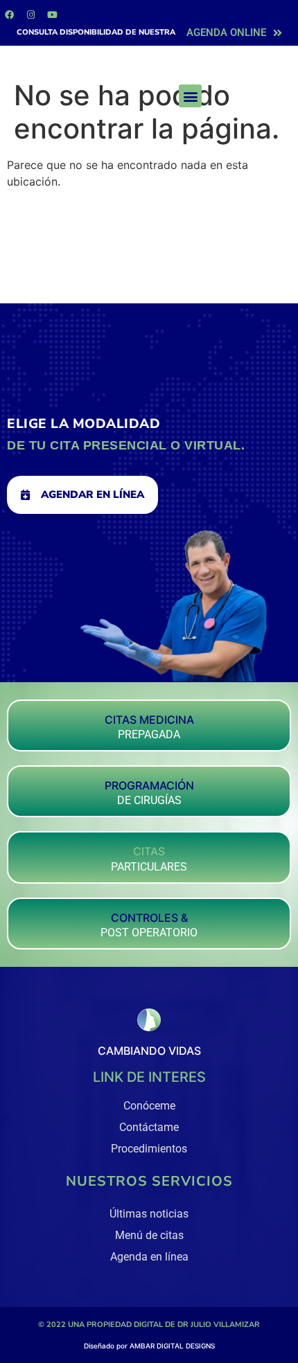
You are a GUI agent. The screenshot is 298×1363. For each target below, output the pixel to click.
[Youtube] (52, 15)
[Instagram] (30, 15)
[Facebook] (9, 15)
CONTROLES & (149, 918)
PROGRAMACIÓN (149, 785)
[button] (190, 95)
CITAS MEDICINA (149, 720)
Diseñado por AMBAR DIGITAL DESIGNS (149, 1346)
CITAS (149, 851)
